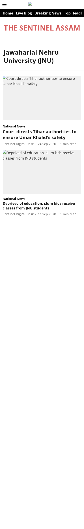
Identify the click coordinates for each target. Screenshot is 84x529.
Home (8, 13)
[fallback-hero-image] (42, 98)
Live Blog (24, 13)
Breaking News (47, 13)
